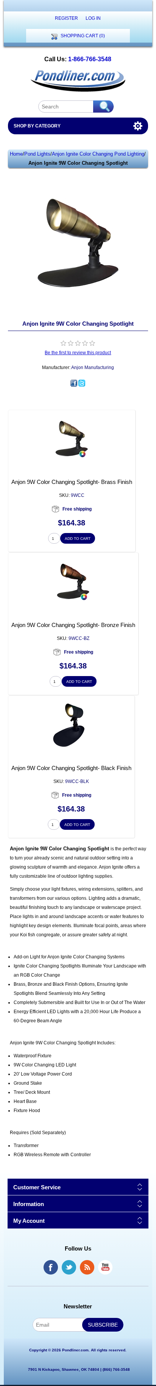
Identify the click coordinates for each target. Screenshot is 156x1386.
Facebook (51, 1267)
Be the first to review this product (78, 352)
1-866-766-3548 (89, 59)
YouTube (105, 1267)
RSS (87, 1267)
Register (66, 18)
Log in (93, 18)
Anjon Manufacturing (92, 367)
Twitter (69, 1267)
